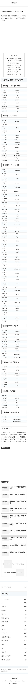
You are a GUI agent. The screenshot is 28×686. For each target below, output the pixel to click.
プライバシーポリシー (20, 681)
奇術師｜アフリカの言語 (14, 67)
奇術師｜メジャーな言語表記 (15, 60)
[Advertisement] (14, 37)
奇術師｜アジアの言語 (13, 63)
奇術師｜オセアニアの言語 (14, 74)
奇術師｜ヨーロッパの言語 (14, 65)
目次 (12, 55)
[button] (25, 587)
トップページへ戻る (7, 681)
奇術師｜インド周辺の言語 (14, 69)
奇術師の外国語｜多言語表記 (14, 58)
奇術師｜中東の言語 (13, 72)
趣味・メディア (6, 447)
